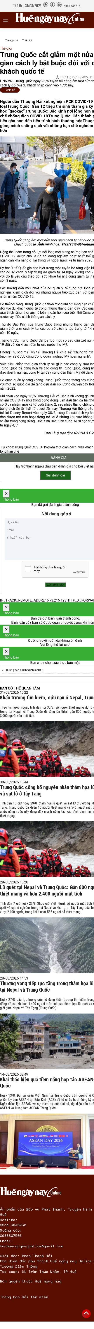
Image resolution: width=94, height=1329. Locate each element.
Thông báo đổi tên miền (24, 1297)
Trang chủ (11, 40)
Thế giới (27, 40)
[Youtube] (59, 5)
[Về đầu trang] (86, 1313)
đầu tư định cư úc (31, 670)
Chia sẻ (10, 89)
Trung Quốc (23, 447)
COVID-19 (39, 447)
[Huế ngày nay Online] (52, 20)
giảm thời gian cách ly (63, 447)
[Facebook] (52, 5)
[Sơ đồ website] (45, 5)
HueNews (69, 5)
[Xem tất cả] (7, 20)
